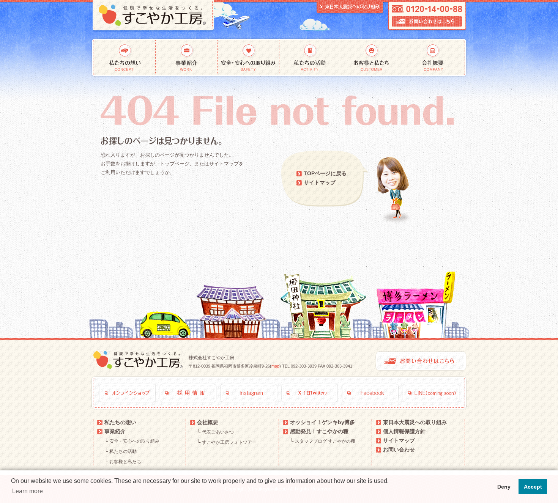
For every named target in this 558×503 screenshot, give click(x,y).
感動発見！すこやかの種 (319, 431)
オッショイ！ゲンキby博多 (322, 422)
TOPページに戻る (325, 173)
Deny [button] (504, 487)
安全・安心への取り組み (248, 57)
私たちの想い (123, 57)
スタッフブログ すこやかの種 (325, 441)
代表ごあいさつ (218, 432)
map (275, 366)
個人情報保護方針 (404, 431)
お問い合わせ (399, 449)
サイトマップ (320, 182)
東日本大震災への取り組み (415, 422)
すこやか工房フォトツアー (229, 442)
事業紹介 (187, 57)
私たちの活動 (310, 57)
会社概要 (435, 57)
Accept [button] (533, 487)
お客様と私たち (372, 57)
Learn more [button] (27, 491)
